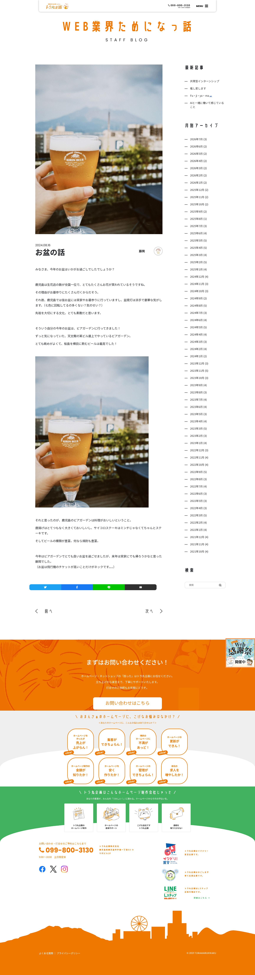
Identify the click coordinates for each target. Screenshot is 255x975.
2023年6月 (196, 407)
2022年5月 (196, 501)
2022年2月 (196, 522)
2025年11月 (197, 197)
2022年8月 (196, 479)
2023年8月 (196, 392)
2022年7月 (196, 486)
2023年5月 (196, 414)
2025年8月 (196, 219)
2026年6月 (196, 146)
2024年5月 (196, 327)
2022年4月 (196, 508)
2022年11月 (197, 457)
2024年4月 (196, 334)
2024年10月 (197, 291)
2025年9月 (196, 211)
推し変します (198, 88)
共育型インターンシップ (204, 81)
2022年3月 (196, 515)
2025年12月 (197, 190)
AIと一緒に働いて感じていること (207, 105)
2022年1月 (196, 530)
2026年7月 (196, 139)
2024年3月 (196, 342)
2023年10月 (197, 378)
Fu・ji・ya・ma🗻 (201, 95)
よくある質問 (46, 953)
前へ (48, 611)
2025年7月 (196, 226)
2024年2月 (196, 349)
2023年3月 (196, 428)
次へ (149, 611)
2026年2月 (196, 175)
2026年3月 (196, 168)
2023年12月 (197, 363)
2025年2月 (196, 262)
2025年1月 (196, 269)
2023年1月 (196, 443)
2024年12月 (197, 276)
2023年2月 (196, 436)
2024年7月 (196, 313)
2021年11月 (197, 544)
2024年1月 (196, 356)
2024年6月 (196, 320)
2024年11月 (197, 284)
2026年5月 (196, 153)
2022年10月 (197, 464)
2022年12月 (197, 450)
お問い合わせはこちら (127, 703)
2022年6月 (196, 493)
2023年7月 (196, 399)
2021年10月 (197, 551)
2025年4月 (196, 247)
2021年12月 (197, 537)
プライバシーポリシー (68, 953)
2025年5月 (196, 240)
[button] (44, 611)
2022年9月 (196, 472)
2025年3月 (196, 255)
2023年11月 (197, 370)
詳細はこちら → (202, 897)
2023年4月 (196, 421)
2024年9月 (196, 298)
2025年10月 (197, 204)
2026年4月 (196, 161)
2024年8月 (196, 305)
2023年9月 (196, 385)
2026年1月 (196, 182)
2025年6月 (196, 233)
